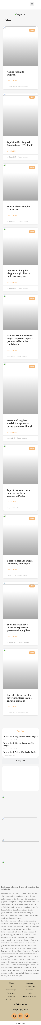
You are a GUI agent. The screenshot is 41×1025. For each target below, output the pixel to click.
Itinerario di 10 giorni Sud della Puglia (20, 736)
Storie (30, 993)
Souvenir (29, 983)
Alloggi (11, 983)
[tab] (20, 731)
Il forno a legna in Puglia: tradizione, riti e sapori (20, 562)
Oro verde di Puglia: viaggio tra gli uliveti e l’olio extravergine (18, 273)
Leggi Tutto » (12, 80)
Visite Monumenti (29, 986)
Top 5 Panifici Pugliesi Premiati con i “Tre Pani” (20, 144)
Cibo (11, 986)
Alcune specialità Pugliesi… (15, 73)
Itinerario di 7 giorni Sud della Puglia (20, 752)
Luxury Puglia (11, 990)
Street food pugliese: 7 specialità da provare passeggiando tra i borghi (20, 423)
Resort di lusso (11, 1000)
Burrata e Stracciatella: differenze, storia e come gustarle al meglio (19, 698)
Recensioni (11, 993)
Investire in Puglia (29, 996)
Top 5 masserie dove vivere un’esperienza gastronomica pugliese (18, 627)
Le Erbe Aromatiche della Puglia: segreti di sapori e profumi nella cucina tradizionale (20, 340)
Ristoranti (11, 996)
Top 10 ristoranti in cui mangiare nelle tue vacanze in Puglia (19, 493)
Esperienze (29, 990)
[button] (32, 4)
